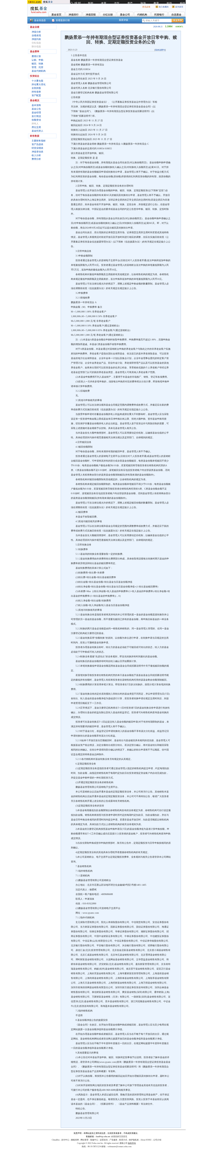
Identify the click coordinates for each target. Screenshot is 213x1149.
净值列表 (36, 39)
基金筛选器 (40, 20)
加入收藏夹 (164, 7)
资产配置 (36, 95)
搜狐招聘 (75, 1140)
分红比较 (108, 14)
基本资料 (36, 105)
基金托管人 (37, 131)
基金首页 (56, 14)
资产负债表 (37, 144)
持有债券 (36, 92)
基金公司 (125, 14)
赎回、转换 (37, 63)
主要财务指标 (39, 140)
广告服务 (113, 1140)
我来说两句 (160, 50)
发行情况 (36, 116)
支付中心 (65, 1140)
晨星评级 (123, 20)
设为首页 (179, 7)
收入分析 (36, 155)
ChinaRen (56, 1140)
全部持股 (36, 88)
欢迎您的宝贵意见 (119, 1136)
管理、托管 (37, 67)
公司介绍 (157, 1140)
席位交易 (36, 127)
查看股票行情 (63, 20)
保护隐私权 (134, 1140)
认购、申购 (37, 60)
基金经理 (36, 112)
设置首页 (104, 1140)
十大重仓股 (37, 81)
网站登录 (85, 1140)
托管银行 (159, 14)
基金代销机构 (39, 71)
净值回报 (91, 14)
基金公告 (36, 109)
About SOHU (146, 1140)
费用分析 (36, 159)
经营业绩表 (37, 148)
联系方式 (123, 1140)
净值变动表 (37, 151)
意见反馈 (146, 7)
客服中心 (94, 1140)
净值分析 (36, 32)
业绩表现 (36, 35)
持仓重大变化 (39, 84)
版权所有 (132, 1143)
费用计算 (36, 56)
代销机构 (142, 14)
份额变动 (36, 120)
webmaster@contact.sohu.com (119, 1146)
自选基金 (176, 14)
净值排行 (74, 14)
